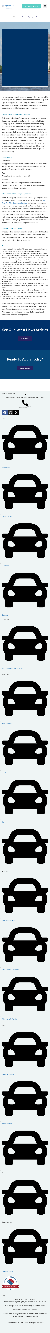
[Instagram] (10, 412)
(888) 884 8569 (25, 407)
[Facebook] (5, 412)
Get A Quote (25, 368)
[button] (45, 6)
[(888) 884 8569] (25, 403)
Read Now (25, 339)
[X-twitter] (16, 412)
